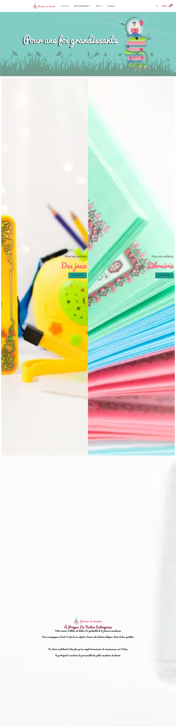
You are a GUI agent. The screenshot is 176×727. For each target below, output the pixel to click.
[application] (90, 6)
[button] (157, 6)
